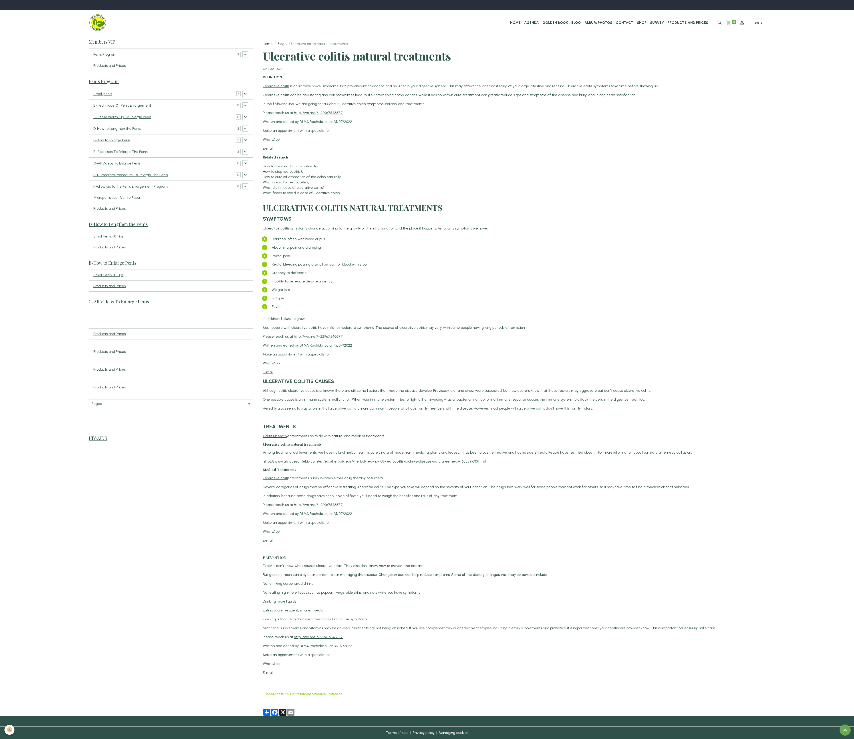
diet (401, 575)
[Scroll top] (845, 730)
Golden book (555, 22)
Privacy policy (424, 733)
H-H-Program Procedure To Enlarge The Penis (130, 175)
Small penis (102, 94)
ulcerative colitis (343, 408)
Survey (657, 22)
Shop (642, 22)
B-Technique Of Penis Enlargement (122, 105)
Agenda (531, 22)
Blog (576, 22)
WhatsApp (271, 139)
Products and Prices (687, 22)
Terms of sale (397, 733)
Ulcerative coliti (275, 478)
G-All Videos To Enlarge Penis (117, 163)
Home (515, 22)
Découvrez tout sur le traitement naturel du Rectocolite (303, 694)
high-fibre (289, 592)
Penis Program (105, 54)
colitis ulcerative (291, 390)
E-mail (268, 148)
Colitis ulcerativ (275, 436)
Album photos (598, 22)
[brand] (98, 23)
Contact (624, 22)
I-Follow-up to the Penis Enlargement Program (130, 186)
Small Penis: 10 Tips (108, 236)
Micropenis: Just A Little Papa (116, 197)
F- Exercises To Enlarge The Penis (120, 152)
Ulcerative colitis (276, 86)
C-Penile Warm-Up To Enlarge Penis (122, 117)
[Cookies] (9, 730)
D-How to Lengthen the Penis (117, 128)
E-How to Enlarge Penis (111, 140)
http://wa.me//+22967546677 (318, 113)
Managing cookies (453, 733)
